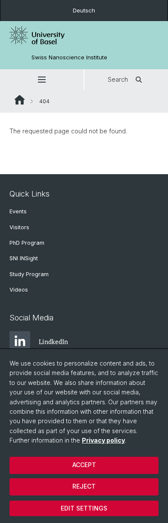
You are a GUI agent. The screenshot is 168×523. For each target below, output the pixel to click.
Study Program (29, 274)
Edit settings (84, 508)
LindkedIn (53, 341)
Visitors (19, 227)
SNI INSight (23, 258)
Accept (84, 464)
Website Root (20, 100)
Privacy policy (103, 440)
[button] (42, 79)
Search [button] (118, 79)
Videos (18, 289)
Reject (84, 486)
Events (18, 211)
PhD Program (26, 243)
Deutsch (84, 10)
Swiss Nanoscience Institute (69, 57)
